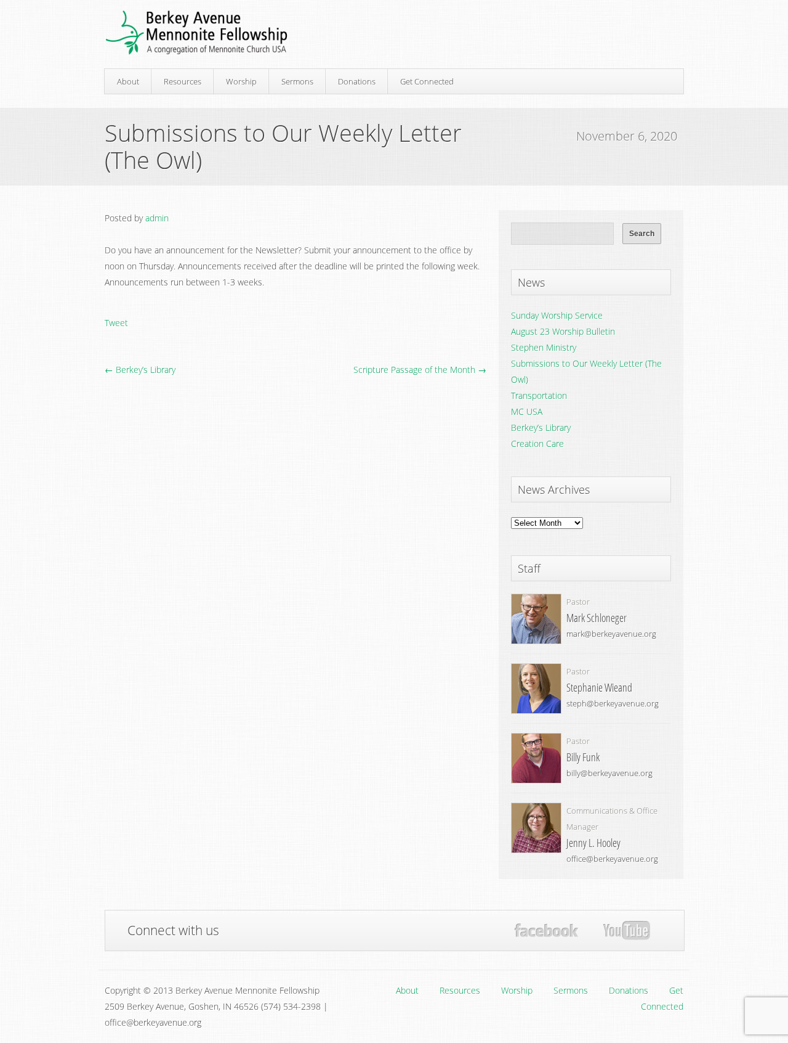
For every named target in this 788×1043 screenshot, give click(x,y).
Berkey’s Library (541, 427)
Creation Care (537, 443)
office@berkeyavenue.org (612, 858)
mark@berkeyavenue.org (611, 633)
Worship (241, 81)
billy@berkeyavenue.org (609, 773)
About (128, 81)
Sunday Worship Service (557, 315)
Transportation (539, 395)
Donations (357, 81)
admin (157, 218)
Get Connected (427, 81)
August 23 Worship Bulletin (563, 331)
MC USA (526, 411)
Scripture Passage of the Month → (419, 369)
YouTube (626, 931)
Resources (182, 81)
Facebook (546, 930)
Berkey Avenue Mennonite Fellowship (196, 33)
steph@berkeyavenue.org (612, 703)
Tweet (116, 323)
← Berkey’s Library (140, 369)
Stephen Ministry (543, 347)
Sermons (297, 81)
